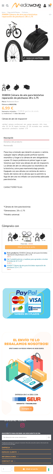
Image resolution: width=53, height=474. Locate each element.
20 (7, 126)
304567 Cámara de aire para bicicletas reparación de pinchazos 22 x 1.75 (26, 266)
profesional (19, 124)
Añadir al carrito (32, 469)
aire (25, 124)
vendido (46, 126)
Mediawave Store (12, 102)
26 (12, 126)
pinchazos (14, 129)
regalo (16, 126)
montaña (35, 126)
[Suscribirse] (49, 437)
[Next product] (50, 14)
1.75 (26, 129)
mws (45, 124)
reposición (5, 129)
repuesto (35, 124)
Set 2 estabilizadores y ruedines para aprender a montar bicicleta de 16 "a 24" (27, 260)
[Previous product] (49, 14)
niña (3, 126)
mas (40, 126)
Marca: (4, 102)
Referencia (5, 104)
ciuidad (21, 129)
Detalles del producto (13, 142)
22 (27, 126)
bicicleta (22, 126)
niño (41, 124)
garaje (29, 124)
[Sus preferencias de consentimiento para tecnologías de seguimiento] (48, 469)
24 (9, 126)
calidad (4, 124)
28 (30, 126)
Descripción (8, 138)
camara (11, 124)
